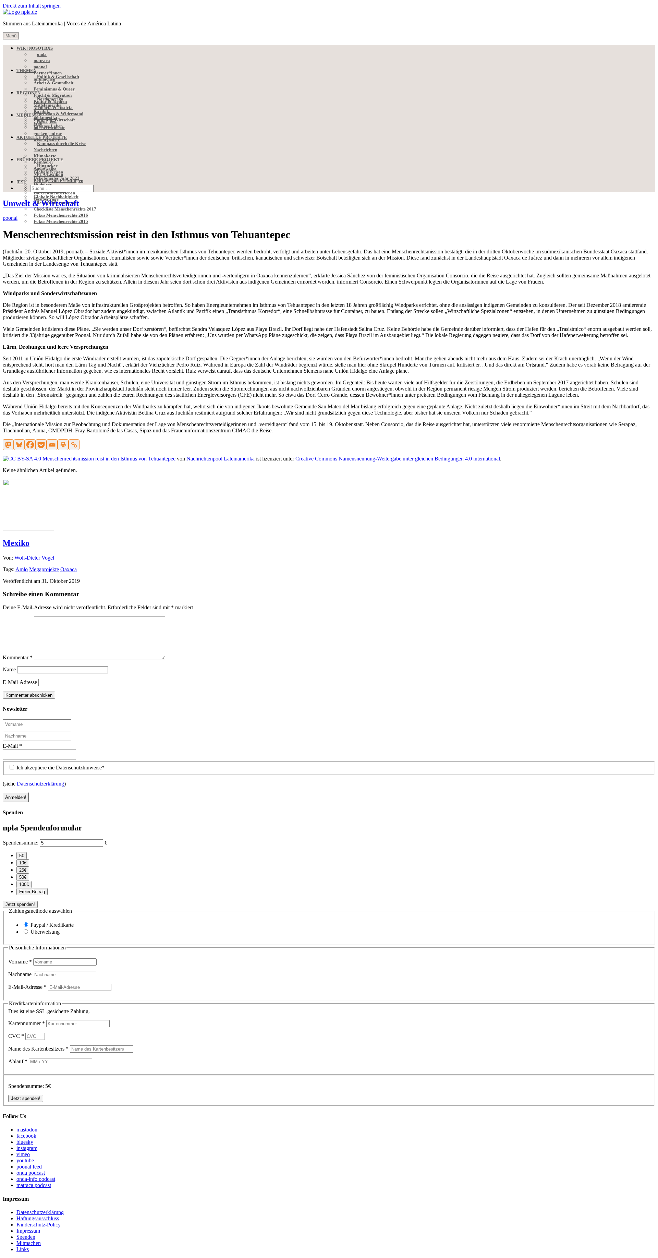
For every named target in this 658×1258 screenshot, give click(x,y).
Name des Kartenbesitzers (38, 1049)
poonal (10, 218)
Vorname (20, 962)
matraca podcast (33, 1185)
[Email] (52, 444)
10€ (22, 862)
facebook (26, 1136)
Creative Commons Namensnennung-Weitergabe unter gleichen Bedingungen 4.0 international (397, 459)
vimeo (23, 1154)
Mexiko (16, 543)
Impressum (28, 1231)
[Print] (63, 444)
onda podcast (30, 1173)
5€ (21, 855)
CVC (16, 1036)
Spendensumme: (20, 843)
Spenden (25, 1237)
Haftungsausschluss (37, 1218)
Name (9, 669)
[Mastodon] (8, 444)
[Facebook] (30, 444)
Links (22, 1249)
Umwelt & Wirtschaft (41, 203)
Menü (10, 35)
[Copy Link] (74, 444)
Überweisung (45, 932)
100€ (24, 884)
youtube (25, 1160)
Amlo (21, 569)
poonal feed (29, 1167)
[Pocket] (41, 444)
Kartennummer (26, 1023)
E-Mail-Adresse (20, 682)
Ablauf (17, 1061)
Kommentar (18, 657)
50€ (22, 877)
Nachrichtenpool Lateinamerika (220, 459)
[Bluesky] (19, 444)
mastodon (26, 1130)
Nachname (20, 974)
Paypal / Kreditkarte (52, 925)
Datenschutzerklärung (40, 784)
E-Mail (12, 746)
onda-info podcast (35, 1179)
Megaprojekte (44, 569)
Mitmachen (28, 1243)
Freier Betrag (32, 891)
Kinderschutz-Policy (38, 1224)
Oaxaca (68, 569)
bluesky (24, 1142)
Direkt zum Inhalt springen (32, 6)
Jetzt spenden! (20, 904)
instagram (26, 1148)
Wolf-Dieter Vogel (34, 558)
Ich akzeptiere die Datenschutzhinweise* (60, 767)
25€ (22, 870)
